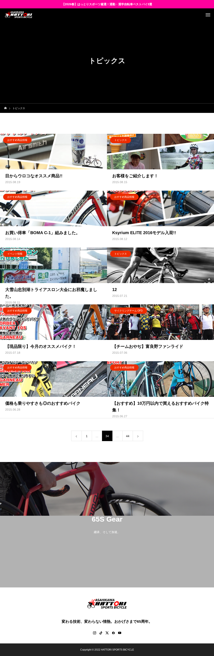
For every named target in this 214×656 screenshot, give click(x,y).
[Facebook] (113, 633)
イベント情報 (14, 253)
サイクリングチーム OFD (128, 310)
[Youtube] (119, 633)
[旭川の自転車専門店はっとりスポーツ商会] (18, 14)
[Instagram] (94, 633)
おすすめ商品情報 (17, 140)
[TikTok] (101, 633)
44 (127, 436)
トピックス (120, 140)
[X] (107, 633)
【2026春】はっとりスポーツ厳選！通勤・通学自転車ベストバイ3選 (107, 4)
